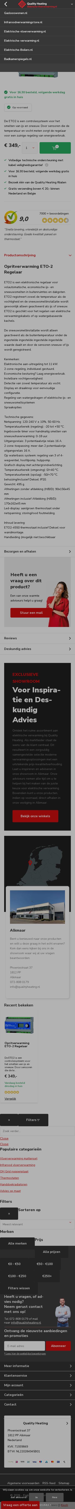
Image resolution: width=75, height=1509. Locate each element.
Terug (5, 4)
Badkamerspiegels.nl (18, 59)
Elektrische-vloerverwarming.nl (25, 31)
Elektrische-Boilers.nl (18, 50)
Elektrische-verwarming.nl (21, 41)
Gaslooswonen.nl (15, 13)
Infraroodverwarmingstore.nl (23, 22)
